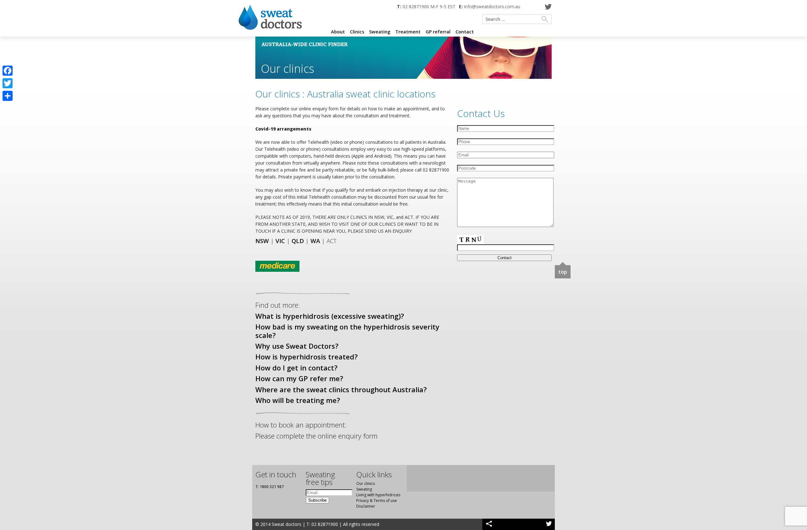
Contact (465, 32)
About (338, 32)
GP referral (438, 32)
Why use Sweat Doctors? (297, 346)
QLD (298, 241)
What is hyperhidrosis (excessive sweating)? (329, 316)
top (562, 271)
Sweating (379, 32)
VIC (280, 241)
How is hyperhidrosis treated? (306, 356)
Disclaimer (365, 506)
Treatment (408, 32)
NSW (262, 241)
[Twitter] (548, 7)
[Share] (7, 96)
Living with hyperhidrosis (378, 495)
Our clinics (365, 483)
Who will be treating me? (297, 400)
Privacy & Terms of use (376, 500)
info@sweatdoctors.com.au (492, 6)
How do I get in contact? (296, 367)
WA (315, 241)
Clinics (357, 32)
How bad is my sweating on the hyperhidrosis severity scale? (347, 331)
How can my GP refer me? (299, 378)
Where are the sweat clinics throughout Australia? (341, 389)
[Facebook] (7, 70)
